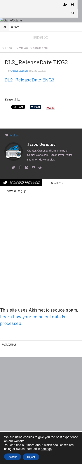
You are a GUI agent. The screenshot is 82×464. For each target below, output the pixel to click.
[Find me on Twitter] (14, 168)
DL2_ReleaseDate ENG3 (29, 80)
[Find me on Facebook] (20, 168)
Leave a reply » (56, 183)
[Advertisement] (41, 404)
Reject (31, 457)
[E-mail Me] (34, 168)
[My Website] (41, 168)
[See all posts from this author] (13, 151)
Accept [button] (13, 457)
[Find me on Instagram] (27, 168)
